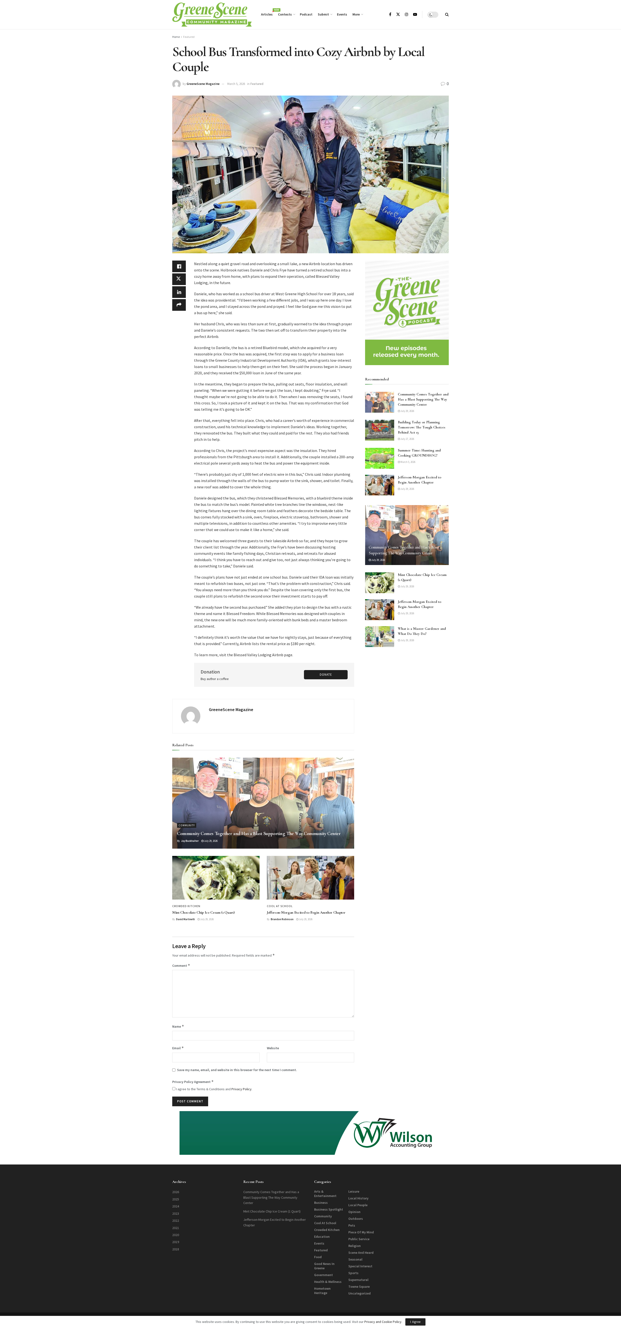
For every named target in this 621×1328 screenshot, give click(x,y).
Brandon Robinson (282, 919)
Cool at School (280, 906)
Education (322, 1236)
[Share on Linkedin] (179, 292)
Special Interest (360, 1266)
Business (321, 1202)
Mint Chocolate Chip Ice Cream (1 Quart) (203, 912)
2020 (175, 1235)
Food (318, 1257)
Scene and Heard (361, 1252)
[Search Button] (447, 14)
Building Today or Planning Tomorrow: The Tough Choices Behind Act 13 (421, 427)
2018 (175, 1249)
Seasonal (355, 1259)
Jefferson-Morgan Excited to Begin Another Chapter (306, 912)
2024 (175, 1206)
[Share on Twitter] (179, 279)
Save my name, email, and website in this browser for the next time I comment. (237, 1070)
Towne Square (359, 1286)
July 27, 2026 (407, 439)
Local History (358, 1198)
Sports (353, 1273)
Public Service (358, 1239)
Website (273, 1048)
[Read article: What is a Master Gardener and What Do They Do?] (379, 636)
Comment (181, 965)
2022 (175, 1220)
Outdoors (355, 1218)
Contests (285, 14)
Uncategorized (359, 1293)
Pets (351, 1225)
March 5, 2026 (236, 84)
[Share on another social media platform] (179, 305)
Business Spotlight (328, 1209)
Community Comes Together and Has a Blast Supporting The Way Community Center (259, 833)
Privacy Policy (241, 1089)
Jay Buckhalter (190, 841)
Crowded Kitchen (186, 906)
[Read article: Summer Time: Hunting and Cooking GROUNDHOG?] (379, 458)
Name (178, 1026)
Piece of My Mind (361, 1232)
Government (323, 1275)
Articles (267, 13)
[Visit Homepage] (212, 14)
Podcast (306, 14)
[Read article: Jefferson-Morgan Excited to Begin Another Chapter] (310, 878)
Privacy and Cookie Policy (382, 1322)
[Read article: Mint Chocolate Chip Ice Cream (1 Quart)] (216, 878)
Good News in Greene (324, 1266)
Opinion (354, 1212)
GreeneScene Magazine (203, 84)
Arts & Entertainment (325, 1193)
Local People (358, 1205)
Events (342, 14)
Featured (189, 37)
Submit (323, 14)
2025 (175, 1199)
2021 (175, 1228)
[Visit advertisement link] (407, 313)
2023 (175, 1213)
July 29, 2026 (211, 841)
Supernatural (358, 1280)
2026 (175, 1192)
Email (178, 1048)
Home (176, 37)
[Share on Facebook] (179, 266)
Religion (354, 1246)
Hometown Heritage (322, 1290)
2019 (175, 1242)
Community (187, 825)
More (356, 14)
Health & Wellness (328, 1281)
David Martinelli (185, 919)
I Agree (415, 1322)
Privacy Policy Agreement (193, 1081)
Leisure (353, 1191)
